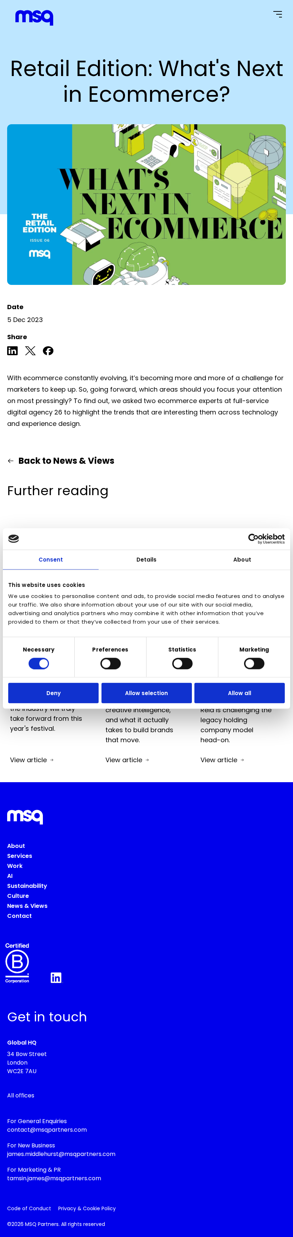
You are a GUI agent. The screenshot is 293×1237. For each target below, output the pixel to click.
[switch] (110, 663)
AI (10, 876)
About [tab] (242, 559)
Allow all (239, 693)
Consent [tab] (51, 559)
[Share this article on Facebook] (48, 352)
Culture (18, 896)
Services (19, 856)
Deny (53, 693)
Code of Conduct (29, 1208)
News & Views (27, 906)
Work (15, 866)
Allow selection (146, 693)
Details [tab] (146, 559)
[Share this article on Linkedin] (12, 352)
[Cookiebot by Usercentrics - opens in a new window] (253, 538)
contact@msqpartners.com (47, 1130)
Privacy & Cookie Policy (87, 1208)
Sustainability (27, 886)
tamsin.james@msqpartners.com (54, 1178)
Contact (19, 916)
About (16, 846)
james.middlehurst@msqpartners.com (61, 1154)
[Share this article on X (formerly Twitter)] (30, 352)
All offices (20, 1095)
